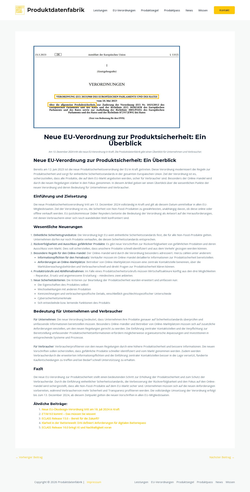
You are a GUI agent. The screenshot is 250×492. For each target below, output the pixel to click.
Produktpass (172, 10)
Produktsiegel (149, 10)
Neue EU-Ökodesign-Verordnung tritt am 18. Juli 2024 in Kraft (81, 409)
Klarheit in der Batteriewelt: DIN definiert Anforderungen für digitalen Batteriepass (94, 423)
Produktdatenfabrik (56, 10)
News (189, 10)
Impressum (94, 482)
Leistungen (100, 10)
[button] (224, 10)
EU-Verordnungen (124, 10)
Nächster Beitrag (221, 457)
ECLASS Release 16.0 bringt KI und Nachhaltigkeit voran (76, 427)
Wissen (203, 10)
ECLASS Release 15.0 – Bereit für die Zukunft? (70, 418)
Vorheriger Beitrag (29, 457)
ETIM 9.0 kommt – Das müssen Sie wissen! (69, 414)
